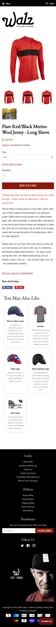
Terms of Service (28, 506)
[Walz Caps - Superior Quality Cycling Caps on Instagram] (33, 546)
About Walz (28, 461)
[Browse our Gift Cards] (15, 404)
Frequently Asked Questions (28, 477)
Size (4, 152)
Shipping (6, 145)
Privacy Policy (28, 495)
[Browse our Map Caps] (15, 359)
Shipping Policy (28, 503)
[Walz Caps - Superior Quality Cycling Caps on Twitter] (22, 546)
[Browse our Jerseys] (41, 314)
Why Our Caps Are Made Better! (17, 273)
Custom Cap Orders (28, 473)
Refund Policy (28, 499)
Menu (7, 3)
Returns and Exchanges (28, 480)
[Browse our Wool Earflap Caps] (41, 359)
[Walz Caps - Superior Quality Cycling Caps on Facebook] (28, 546)
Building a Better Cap (28, 465)
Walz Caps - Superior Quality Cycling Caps (36, 607)
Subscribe (45, 531)
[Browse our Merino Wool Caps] (15, 311)
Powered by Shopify (28, 610)
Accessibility (28, 510)
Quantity (6, 170)
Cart (51, 3)
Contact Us (28, 469)
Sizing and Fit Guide (12, 164)
